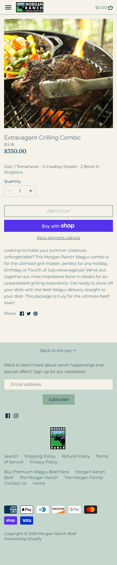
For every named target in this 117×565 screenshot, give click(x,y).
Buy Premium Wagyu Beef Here (36, 471)
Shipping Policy (40, 456)
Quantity (12, 181)
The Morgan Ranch (39, 477)
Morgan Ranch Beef (57, 533)
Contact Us (15, 483)
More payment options (58, 238)
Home (39, 483)
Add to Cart (58, 211)
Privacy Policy (43, 462)
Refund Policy (76, 456)
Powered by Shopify (23, 539)
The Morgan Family (83, 477)
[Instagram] (16, 415)
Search (11, 456)
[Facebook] (7, 415)
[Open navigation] (8, 7)
